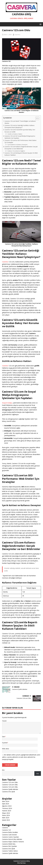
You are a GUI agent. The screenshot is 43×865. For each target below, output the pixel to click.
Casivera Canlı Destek (9, 835)
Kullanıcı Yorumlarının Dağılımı (16, 151)
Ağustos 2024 (6, 806)
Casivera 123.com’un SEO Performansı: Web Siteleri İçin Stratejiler (20, 141)
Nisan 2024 (6, 815)
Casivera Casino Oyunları (10, 837)
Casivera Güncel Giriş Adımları (12, 839)
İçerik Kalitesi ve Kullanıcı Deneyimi (17, 144)
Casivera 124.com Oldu (10, 785)
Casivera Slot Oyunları (9, 846)
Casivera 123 (6, 830)
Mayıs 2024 (6, 813)
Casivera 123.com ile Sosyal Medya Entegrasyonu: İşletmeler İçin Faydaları (20, 137)
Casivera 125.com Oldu (10, 782)
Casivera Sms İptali (8, 792)
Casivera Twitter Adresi (10, 851)
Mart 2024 (5, 818)
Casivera (17, 34)
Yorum (4, 721)
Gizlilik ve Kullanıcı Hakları (15, 134)
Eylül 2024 (5, 804)
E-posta (4, 743)
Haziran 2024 (6, 811)
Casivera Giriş (25, 861)
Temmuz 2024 (7, 808)
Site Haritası (21, 863)
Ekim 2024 (5, 801)
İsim (3, 737)
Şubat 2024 (6, 820)
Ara (3, 770)
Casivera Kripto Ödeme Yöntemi (13, 842)
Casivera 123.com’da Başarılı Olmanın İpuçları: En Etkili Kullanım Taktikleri (21, 154)
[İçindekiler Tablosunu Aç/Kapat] (36, 118)
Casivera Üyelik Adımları (10, 789)
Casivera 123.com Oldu (10, 787)
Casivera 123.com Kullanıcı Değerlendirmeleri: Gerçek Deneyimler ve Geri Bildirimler (21, 148)
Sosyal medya (7, 403)
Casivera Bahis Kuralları (10, 832)
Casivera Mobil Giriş (8, 844)
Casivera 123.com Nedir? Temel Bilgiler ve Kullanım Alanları (20, 122)
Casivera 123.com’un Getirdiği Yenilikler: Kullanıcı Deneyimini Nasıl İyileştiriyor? (19, 126)
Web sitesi (5, 749)
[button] (40, 24)
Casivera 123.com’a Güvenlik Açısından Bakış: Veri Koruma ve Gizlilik (20, 131)
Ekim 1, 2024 (7, 34)
